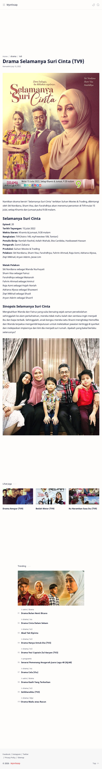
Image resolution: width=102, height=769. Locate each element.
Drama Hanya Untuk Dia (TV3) (36, 642)
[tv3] (31, 629)
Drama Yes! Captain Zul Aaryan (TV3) (39, 652)
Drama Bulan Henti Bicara (34, 613)
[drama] (31, 609)
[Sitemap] (21, 757)
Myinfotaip (12, 4)
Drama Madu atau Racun (33, 701)
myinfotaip (37, 763)
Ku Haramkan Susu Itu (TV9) (83, 508)
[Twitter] (25, 754)
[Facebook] (6, 754)
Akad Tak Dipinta (29, 633)
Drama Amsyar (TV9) (13, 508)
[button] (93, 5)
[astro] (25, 609)
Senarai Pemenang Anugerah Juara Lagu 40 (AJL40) (46, 662)
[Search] (98, 5)
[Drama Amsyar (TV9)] (18, 496)
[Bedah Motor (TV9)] (51, 496)
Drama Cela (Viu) (29, 672)
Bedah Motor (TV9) (45, 508)
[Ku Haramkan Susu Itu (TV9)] (84, 496)
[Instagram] (16, 754)
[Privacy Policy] (10, 757)
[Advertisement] (51, 31)
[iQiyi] (31, 698)
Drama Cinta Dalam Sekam (34, 623)
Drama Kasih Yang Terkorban (35, 682)
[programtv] (27, 658)
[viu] (31, 619)
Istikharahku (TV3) (30, 692)
